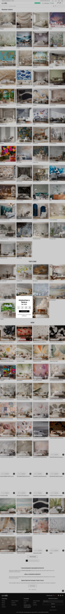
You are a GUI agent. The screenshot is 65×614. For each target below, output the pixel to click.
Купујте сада (24, 311)
